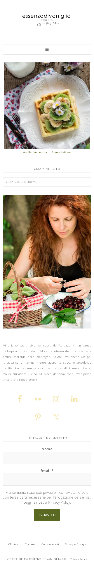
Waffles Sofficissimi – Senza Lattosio (47, 152)
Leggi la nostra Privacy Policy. (47, 502)
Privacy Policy (78, 559)
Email (47, 470)
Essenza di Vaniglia (47, 18)
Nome (47, 449)
